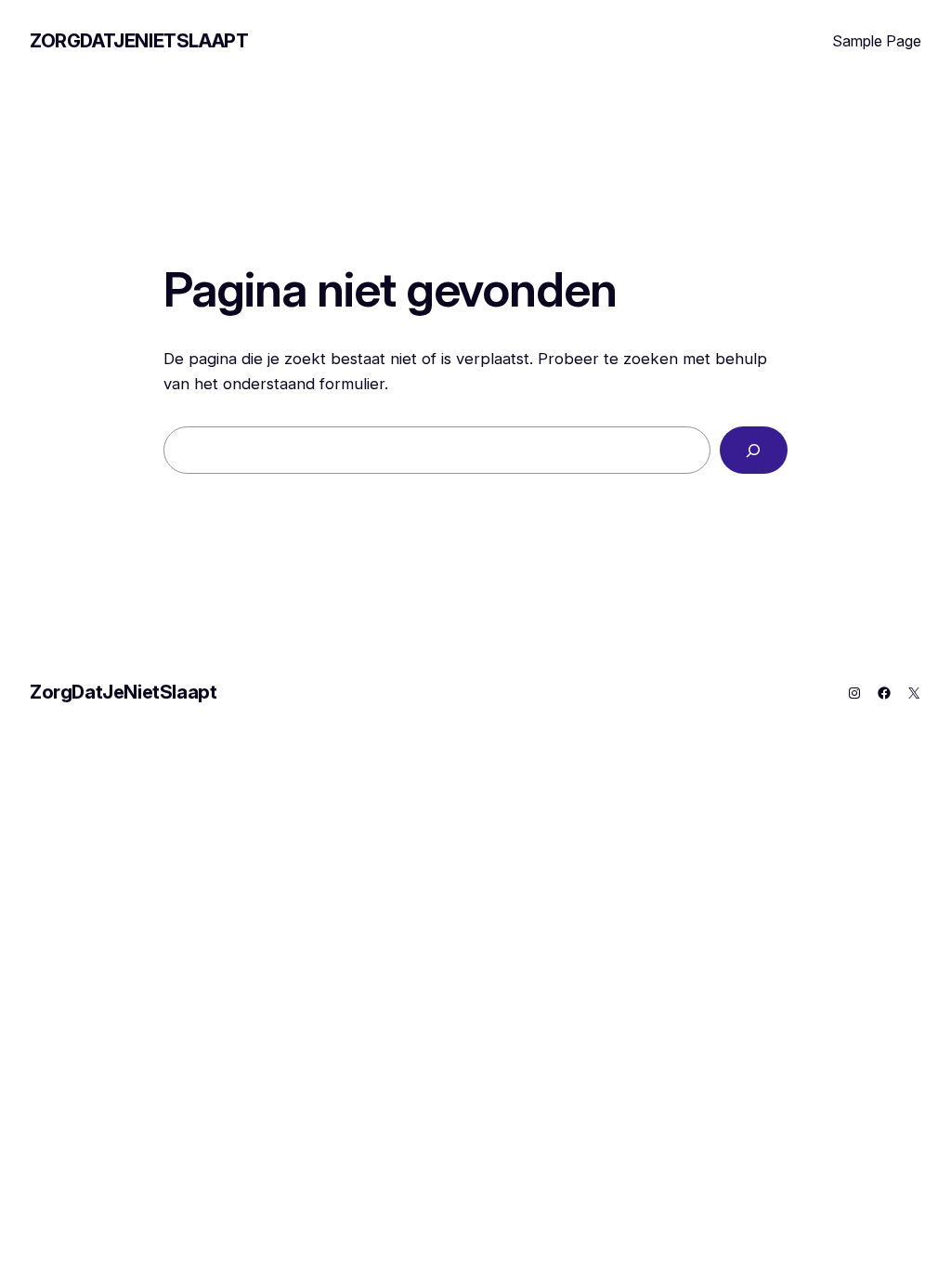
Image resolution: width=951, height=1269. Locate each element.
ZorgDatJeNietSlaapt (139, 41)
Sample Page (876, 41)
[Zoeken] (754, 450)
